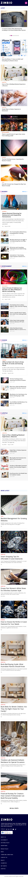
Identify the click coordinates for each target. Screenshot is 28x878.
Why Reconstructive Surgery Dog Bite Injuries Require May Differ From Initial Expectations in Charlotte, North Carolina (13, 30)
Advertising (4, 845)
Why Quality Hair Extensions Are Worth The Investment (18, 458)
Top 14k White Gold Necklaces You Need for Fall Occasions (18, 402)
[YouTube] (13, 829)
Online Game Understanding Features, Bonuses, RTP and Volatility (17, 321)
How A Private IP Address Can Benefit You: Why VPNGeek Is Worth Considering (12, 289)
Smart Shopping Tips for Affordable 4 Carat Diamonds (12, 557)
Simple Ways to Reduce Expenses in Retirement (11, 109)
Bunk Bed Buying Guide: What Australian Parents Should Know (13, 665)
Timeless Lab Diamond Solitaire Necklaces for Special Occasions (12, 761)
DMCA (2, 851)
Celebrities (4, 863)
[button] (2, 21)
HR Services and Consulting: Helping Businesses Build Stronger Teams (18, 248)
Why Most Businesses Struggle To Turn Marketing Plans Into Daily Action (18, 240)
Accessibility (4, 840)
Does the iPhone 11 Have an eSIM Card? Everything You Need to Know (12, 59)
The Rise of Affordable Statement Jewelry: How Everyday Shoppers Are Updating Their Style (18, 466)
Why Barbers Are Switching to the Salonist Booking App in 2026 (18, 395)
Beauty (3, 860)
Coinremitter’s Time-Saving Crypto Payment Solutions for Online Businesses (17, 255)
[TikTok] (15, 829)
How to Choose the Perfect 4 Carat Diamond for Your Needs (14, 623)
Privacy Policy (4, 848)
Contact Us (4, 857)
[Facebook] (6, 829)
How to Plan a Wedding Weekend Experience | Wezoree (13, 84)
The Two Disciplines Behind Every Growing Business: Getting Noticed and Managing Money (18, 232)
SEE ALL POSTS (14, 808)
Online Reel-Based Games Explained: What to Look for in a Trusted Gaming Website (18, 328)
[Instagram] (8, 829)
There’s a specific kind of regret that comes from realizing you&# (13, 134)
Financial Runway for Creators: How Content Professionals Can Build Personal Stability (12, 795)
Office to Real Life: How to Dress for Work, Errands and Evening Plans (13, 363)
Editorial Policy (5, 842)
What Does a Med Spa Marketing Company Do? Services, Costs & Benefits (18, 387)
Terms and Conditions (7, 854)
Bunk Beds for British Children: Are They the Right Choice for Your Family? (14, 709)
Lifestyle (3, 868)
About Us (3, 837)
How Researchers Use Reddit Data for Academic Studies (18, 474)
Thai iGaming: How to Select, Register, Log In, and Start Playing (18, 305)
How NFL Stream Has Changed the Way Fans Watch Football (14, 184)
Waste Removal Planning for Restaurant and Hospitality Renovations (12, 215)
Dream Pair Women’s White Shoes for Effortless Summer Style (13, 589)
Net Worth (4, 866)
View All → (24, 191)
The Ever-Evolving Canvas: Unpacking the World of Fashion (13, 159)
